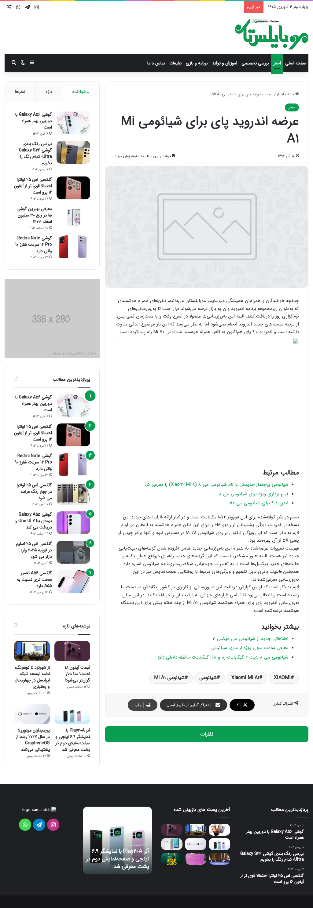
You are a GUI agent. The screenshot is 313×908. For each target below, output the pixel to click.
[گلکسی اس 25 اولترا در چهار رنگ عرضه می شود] (73, 493)
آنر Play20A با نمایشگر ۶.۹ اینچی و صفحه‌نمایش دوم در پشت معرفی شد (72, 740)
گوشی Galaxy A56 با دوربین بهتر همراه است (33, 121)
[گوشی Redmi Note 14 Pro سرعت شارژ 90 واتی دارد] (73, 246)
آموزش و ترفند (224, 63)
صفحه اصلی (295, 63)
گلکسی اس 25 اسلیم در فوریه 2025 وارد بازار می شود (34, 550)
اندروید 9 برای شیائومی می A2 (259, 503)
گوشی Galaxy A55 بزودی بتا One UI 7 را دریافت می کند (33, 521)
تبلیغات (175, 63)
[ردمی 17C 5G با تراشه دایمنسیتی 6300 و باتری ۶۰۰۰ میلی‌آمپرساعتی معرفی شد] (219, 830)
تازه (49, 91)
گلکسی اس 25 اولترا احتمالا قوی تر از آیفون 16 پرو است (33, 186)
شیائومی (208, 677)
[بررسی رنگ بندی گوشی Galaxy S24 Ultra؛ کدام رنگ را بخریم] (73, 152)
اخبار (277, 63)
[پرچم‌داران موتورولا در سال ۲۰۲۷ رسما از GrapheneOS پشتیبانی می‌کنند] (32, 714)
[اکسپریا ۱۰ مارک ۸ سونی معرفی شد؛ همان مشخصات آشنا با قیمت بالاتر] (171, 844)
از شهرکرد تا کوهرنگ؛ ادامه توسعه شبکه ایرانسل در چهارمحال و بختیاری (32, 677)
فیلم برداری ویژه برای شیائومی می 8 (253, 494)
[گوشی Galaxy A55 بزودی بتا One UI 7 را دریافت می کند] (73, 522)
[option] (127, 840)
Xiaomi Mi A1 (245, 677)
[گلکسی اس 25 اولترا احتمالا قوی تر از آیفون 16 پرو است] (73, 187)
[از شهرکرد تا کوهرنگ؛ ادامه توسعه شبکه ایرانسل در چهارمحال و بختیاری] (32, 651)
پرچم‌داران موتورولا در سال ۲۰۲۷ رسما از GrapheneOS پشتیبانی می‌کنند (33, 740)
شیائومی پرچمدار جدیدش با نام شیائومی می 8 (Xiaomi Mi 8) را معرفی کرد (216, 484)
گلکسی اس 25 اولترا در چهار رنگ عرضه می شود (34, 491)
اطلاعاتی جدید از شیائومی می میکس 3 (250, 638)
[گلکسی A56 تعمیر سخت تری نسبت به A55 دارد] (73, 581)
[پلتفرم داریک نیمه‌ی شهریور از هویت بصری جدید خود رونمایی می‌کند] (195, 859)
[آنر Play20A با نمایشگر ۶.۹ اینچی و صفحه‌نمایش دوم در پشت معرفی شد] (72, 714)
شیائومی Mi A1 (169, 677)
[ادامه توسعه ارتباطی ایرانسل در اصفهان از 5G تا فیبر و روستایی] (219, 859)
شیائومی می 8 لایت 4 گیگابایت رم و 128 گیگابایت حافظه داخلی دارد (222, 657)
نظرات (206, 734)
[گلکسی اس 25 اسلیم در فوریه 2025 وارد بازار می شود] (73, 552)
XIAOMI (282, 677)
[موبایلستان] (271, 34)
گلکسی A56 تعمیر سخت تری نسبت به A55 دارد (34, 579)
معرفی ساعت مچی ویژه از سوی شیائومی (249, 648)
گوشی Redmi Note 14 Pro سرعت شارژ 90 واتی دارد (33, 244)
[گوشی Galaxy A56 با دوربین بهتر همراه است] (73, 122)
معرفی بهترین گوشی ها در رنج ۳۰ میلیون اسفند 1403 (34, 215)
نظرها (20, 91)
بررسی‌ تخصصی (255, 63)
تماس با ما (156, 63)
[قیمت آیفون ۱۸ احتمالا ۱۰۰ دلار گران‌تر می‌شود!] (72, 651)
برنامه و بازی (197, 63)
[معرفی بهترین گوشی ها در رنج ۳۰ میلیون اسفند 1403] (73, 217)
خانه (291, 94)
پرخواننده (81, 91)
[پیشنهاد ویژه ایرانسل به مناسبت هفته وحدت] (171, 859)
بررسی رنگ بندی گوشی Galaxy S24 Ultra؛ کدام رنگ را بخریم (35, 153)
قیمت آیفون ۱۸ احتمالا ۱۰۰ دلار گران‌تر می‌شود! (77, 674)
